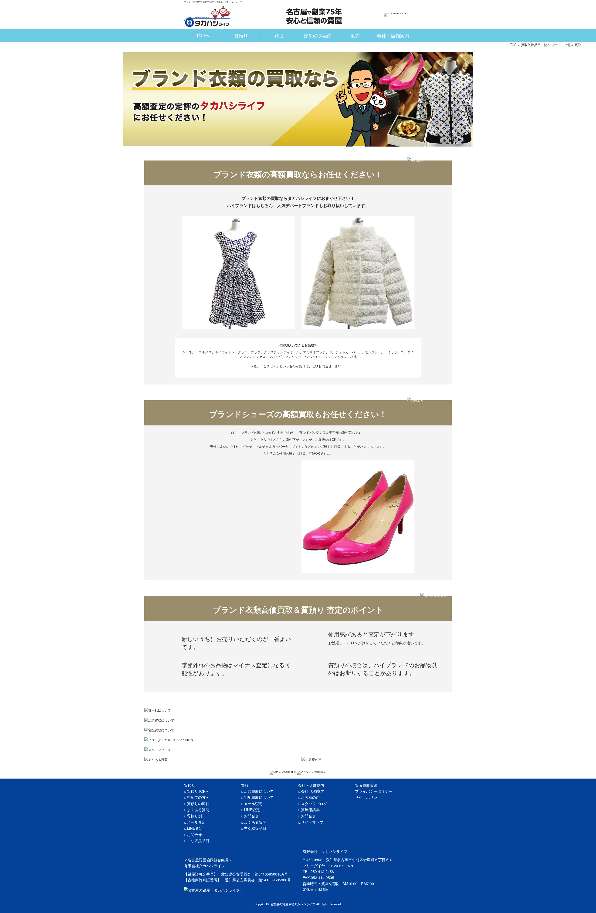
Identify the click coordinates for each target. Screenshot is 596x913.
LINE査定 (195, 828)
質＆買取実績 (317, 35)
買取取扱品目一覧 (534, 44)
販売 (355, 35)
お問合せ (194, 834)
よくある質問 (198, 809)
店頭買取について (259, 791)
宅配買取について (259, 797)
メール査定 (196, 822)
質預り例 (194, 816)
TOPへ (203, 35)
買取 (279, 35)
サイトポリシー (368, 797)
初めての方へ (198, 797)
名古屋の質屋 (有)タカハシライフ (292, 904)
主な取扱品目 (198, 840)
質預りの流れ (198, 803)
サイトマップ (312, 822)
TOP (513, 44)
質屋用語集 (310, 809)
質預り (241, 35)
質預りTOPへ (198, 791)
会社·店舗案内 (312, 791)
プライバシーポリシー (373, 791)
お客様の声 (310, 797)
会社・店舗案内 (393, 35)
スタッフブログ (314, 803)
